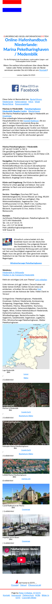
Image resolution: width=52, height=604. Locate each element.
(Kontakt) (43, 70)
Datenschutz (28, 595)
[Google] (15, 585)
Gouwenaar (26, 509)
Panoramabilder (22, 104)
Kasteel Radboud (30, 121)
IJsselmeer (7, 116)
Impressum (16, 595)
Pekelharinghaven (33, 109)
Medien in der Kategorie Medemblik (18, 275)
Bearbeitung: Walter (26, 416)
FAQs (30, 102)
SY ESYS (37, 593)
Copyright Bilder (29, 598)
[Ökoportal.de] (34, 585)
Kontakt (6, 595)
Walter (26, 378)
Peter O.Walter (25, 593)
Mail (39, 289)
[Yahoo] (23, 585)
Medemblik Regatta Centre (15, 111)
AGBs (37, 595)
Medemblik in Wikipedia (13, 273)
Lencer (26, 374)
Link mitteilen (41, 280)
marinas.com (26, 479)
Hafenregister (21, 102)
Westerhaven (34, 111)
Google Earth (26, 412)
